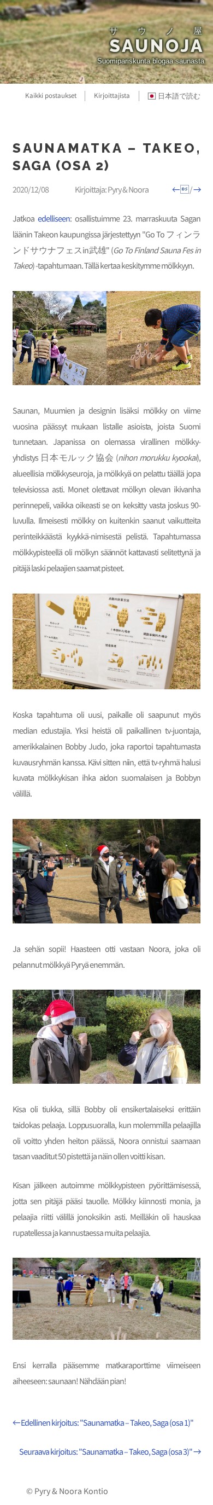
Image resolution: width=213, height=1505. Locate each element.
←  (180, 189)
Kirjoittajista (112, 95)
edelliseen (54, 218)
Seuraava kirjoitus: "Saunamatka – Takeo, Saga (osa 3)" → (109, 1451)
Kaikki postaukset (50, 95)
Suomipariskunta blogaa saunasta (150, 61)
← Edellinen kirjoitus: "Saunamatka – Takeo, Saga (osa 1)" (103, 1422)
